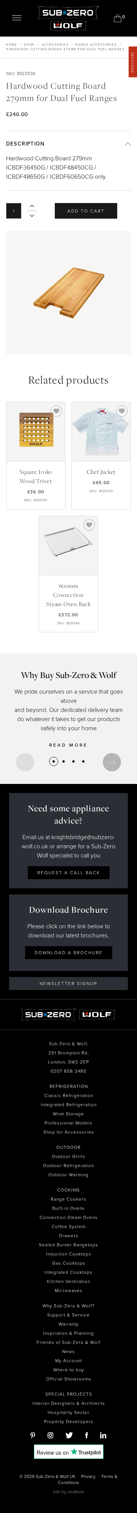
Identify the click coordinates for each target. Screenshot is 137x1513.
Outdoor (68, 1147)
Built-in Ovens (68, 1208)
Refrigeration (68, 1086)
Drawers (68, 1235)
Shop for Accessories (68, 1132)
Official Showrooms (68, 1379)
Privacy (88, 1476)
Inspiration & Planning (68, 1333)
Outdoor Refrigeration (68, 1165)
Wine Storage (68, 1113)
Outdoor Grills (68, 1156)
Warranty (69, 1324)
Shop (29, 44)
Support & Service (68, 1315)
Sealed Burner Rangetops (68, 1245)
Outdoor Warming (68, 1174)
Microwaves (69, 1290)
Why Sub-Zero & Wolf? (69, 1305)
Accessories (55, 44)
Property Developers (68, 1421)
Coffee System (69, 1226)
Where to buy (68, 1369)
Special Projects (68, 1394)
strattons (75, 1491)
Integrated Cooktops (68, 1272)
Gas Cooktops (68, 1263)
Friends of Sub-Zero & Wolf (68, 1342)
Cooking (68, 1190)
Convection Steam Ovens (69, 1217)
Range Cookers (68, 1199)
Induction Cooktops (68, 1254)
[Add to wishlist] (56, 411)
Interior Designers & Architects (68, 1403)
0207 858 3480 (68, 1071)
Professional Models (68, 1123)
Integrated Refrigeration (69, 1104)
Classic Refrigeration (68, 1095)
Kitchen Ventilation (68, 1281)
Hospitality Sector (68, 1412)
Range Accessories (96, 44)
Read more (68, 745)
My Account (68, 1360)
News (68, 1351)
